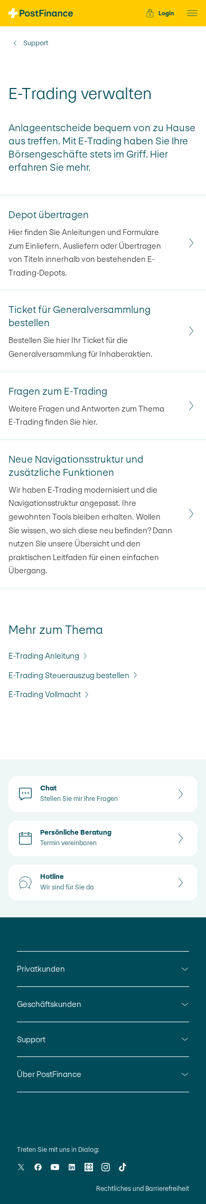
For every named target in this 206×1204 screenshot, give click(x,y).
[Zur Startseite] (40, 13)
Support (35, 43)
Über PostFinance (49, 1074)
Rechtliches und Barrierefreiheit (142, 1189)
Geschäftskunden (49, 1004)
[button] (189, 13)
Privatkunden (41, 969)
